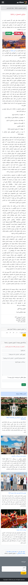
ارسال (23, 385)
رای (24, 335)
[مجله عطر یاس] (22, 2)
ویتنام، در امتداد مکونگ (21, 530)
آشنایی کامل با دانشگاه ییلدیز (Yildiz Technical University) (16, 418)
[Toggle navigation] (3, 2)
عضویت (23, 573)
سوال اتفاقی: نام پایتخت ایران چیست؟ (17, 377)
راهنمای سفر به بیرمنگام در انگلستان (19, 456)
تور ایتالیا (13, 51)
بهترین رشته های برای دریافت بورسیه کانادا (17, 493)
